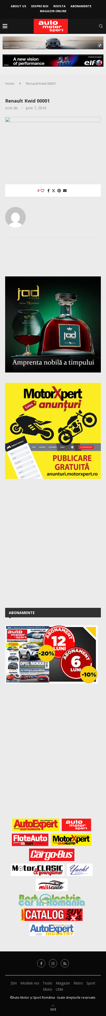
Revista (59, 6)
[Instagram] (53, 963)
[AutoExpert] (35, 825)
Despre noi (39, 6)
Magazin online (53, 11)
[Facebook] (41, 963)
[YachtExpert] (80, 870)
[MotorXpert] (71, 840)
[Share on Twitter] (53, 190)
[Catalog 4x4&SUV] (52, 915)
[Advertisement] (53, 542)
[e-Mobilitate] (52, 900)
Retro (78, 983)
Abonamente (80, 6)
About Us (18, 6)
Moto (47, 989)
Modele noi (29, 983)
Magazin (63, 983)
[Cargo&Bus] (51, 855)
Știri (14, 983)
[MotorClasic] (37, 870)
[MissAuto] (52, 885)
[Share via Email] (65, 190)
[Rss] (65, 963)
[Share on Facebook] (48, 190)
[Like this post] (42, 190)
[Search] (100, 26)
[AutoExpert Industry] (52, 930)
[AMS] (76, 825)
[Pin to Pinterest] (59, 190)
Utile (59, 989)
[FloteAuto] (30, 840)
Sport (90, 983)
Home (9, 83)
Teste (47, 983)
